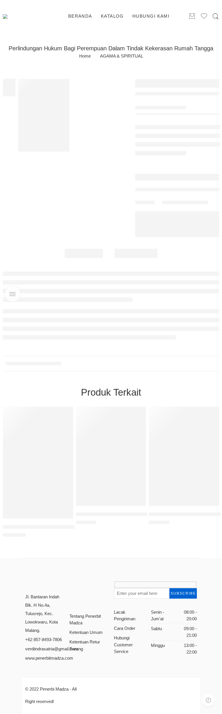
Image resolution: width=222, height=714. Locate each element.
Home (85, 56)
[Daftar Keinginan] (66, 414)
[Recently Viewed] (208, 700)
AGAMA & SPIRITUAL (121, 56)
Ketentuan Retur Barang (84, 645)
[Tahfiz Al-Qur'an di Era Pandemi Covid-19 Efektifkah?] (111, 456)
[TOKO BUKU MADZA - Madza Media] (26, 16)
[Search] (215, 16)
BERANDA (80, 16)
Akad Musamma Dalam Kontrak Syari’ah (46, 526)
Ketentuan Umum (86, 632)
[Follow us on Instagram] (89, 587)
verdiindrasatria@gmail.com (51, 649)
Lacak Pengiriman (124, 615)
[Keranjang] (192, 16)
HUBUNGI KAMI (150, 16)
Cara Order (124, 628)
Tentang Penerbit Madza (85, 619)
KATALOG (112, 16)
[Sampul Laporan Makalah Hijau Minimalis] (44, 115)
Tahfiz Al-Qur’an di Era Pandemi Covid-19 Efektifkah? (134, 514)
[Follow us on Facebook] (71, 587)
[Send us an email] (80, 587)
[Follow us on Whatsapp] (71, 597)
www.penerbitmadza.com (49, 658)
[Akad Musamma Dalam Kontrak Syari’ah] (38, 463)
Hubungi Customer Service (123, 645)
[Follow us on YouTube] (99, 587)
